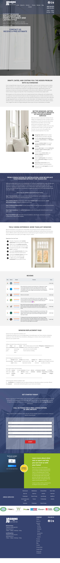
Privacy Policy (39, 547)
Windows (39, 529)
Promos (33, 5)
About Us (22, 5)
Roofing (39, 527)
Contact (30, 7)
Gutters (39, 537)
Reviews (38, 5)
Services (27, 5)
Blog (43, 5)
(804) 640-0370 (31, 409)
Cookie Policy (39, 549)
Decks (38, 531)
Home (17, 5)
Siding (38, 524)
